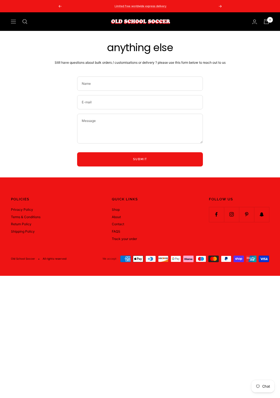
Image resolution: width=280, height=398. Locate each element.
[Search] (24, 21)
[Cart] (266, 21)
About (116, 217)
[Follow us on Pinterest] (246, 214)
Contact (118, 224)
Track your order (124, 239)
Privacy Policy (22, 209)
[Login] (254, 21)
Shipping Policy (23, 231)
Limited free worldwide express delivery (141, 6)
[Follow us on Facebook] (216, 214)
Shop (116, 209)
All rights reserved (54, 258)
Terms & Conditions (25, 217)
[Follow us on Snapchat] (261, 214)
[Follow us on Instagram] (231, 214)
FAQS (116, 231)
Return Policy (21, 224)
